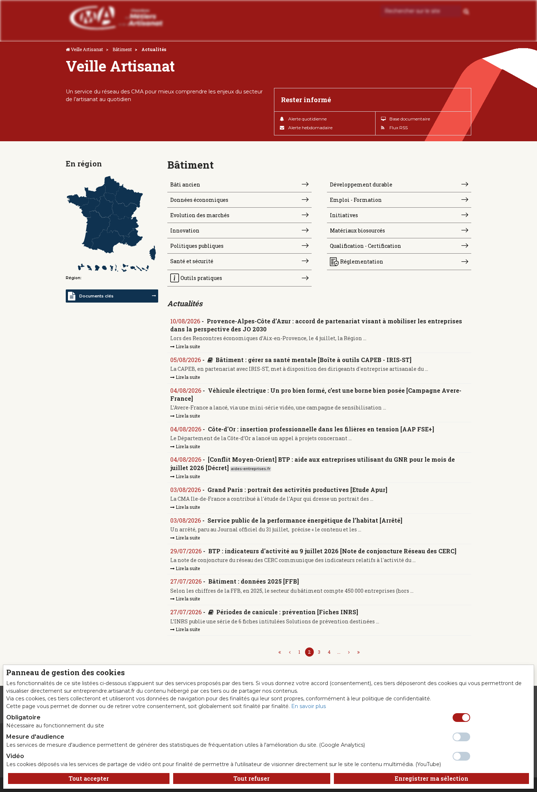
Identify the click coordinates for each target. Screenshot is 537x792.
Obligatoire (23, 717)
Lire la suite (187, 346)
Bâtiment (122, 49)
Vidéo (15, 756)
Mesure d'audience (35, 736)
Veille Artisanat (87, 49)
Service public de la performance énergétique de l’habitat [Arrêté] (304, 520)
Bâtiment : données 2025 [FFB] (253, 581)
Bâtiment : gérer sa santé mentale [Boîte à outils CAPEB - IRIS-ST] (313, 360)
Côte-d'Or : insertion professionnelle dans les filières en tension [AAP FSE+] (321, 429)
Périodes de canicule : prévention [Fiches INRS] (287, 612)
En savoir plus (308, 706)
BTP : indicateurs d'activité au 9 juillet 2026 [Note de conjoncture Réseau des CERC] (332, 551)
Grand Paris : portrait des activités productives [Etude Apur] (297, 489)
